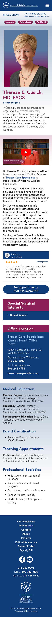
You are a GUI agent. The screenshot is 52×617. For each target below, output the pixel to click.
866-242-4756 (16, 368)
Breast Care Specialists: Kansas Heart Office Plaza (26, 340)
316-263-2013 (16, 360)
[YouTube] (30, 559)
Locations (10, 22)
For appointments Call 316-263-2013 (26, 289)
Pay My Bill (41, 22)
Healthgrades (42, 262)
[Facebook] (22, 559)
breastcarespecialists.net (23, 373)
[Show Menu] (47, 6)
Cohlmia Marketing (30, 611)
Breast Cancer (18, 315)
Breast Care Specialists (20, 177)
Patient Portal (25, 22)
